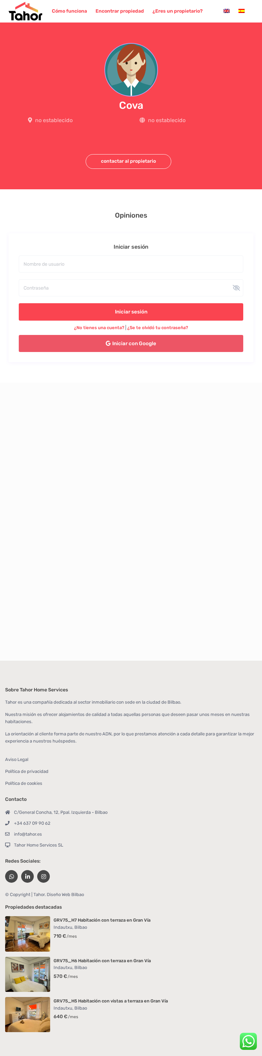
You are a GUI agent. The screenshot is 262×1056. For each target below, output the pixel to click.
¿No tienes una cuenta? (99, 327)
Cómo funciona (69, 11)
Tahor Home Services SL (38, 845)
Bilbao (80, 927)
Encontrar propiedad (120, 11)
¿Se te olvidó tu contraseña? (157, 327)
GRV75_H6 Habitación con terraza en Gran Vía (102, 960)
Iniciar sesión (131, 312)
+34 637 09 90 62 (32, 823)
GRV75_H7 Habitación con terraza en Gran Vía (102, 920)
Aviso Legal (16, 759)
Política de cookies (23, 783)
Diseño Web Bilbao (65, 894)
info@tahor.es (28, 834)
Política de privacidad (26, 771)
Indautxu (63, 927)
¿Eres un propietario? (177, 11)
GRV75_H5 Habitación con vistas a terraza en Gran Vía (111, 1000)
